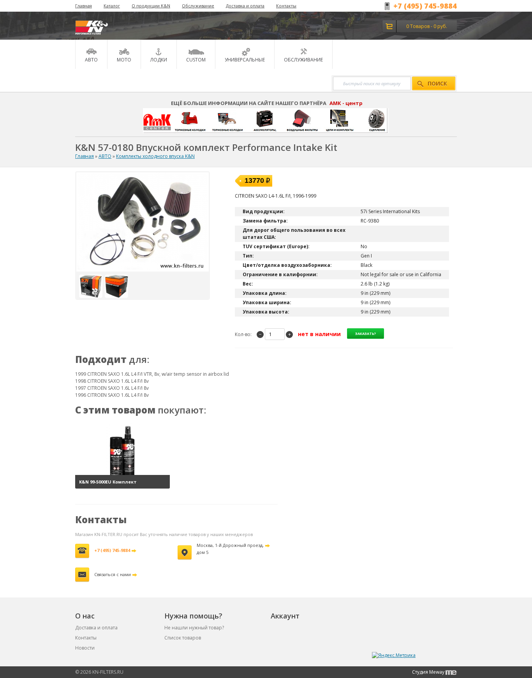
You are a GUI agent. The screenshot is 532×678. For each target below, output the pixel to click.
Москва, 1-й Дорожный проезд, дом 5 (230, 548)
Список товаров (182, 637)
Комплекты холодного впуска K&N (155, 156)
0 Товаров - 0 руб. (426, 26)
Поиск (437, 83)
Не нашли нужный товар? (194, 627)
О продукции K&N (151, 6)
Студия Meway (429, 672)
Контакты (286, 6)
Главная (83, 6)
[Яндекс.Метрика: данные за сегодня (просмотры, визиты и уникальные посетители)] (394, 655)
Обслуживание (198, 6)
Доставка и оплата (245, 6)
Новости (85, 648)
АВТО (105, 156)
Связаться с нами (112, 574)
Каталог (112, 6)
